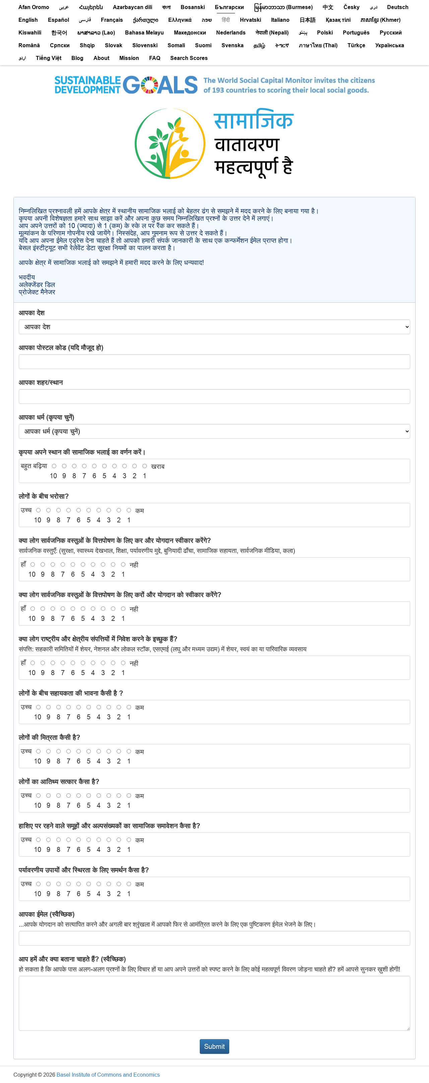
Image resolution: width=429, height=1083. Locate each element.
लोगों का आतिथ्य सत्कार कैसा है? (59, 782)
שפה (207, 20)
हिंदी (226, 20)
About (101, 58)
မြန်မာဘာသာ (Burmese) (283, 7)
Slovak (113, 45)
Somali (176, 45)
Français (112, 20)
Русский (391, 32)
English (28, 20)
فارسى (85, 20)
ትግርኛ (282, 45)
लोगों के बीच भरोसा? (44, 496)
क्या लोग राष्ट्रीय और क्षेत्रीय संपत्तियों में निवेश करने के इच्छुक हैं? (163, 644)
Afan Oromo (33, 7)
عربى (64, 7)
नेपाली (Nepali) (272, 32)
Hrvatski (250, 20)
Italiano (280, 20)
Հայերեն (91, 7)
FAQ (154, 58)
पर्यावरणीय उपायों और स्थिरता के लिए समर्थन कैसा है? (84, 870)
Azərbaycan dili (132, 7)
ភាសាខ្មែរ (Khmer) (381, 20)
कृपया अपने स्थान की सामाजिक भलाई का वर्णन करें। (82, 452)
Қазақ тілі (338, 20)
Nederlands (231, 32)
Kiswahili (29, 32)
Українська (389, 45)
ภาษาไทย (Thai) (318, 45)
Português (356, 32)
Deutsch (398, 7)
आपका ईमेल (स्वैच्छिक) (167, 919)
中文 (328, 7)
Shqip (87, 45)
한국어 (59, 32)
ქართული (145, 20)
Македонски (190, 32)
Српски (60, 45)
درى (373, 7)
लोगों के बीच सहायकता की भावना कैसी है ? (71, 693)
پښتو (303, 32)
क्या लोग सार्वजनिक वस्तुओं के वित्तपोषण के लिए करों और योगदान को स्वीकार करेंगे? (120, 595)
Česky (352, 7)
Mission (129, 58)
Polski (325, 32)
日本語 (308, 20)
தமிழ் (259, 45)
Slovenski (145, 45)
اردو (22, 58)
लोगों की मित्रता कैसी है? (49, 737)
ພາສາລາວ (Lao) (96, 32)
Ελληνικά (180, 20)
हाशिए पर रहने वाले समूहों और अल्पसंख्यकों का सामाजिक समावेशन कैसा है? (109, 826)
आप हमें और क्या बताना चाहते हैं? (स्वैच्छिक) (209, 964)
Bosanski (193, 7)
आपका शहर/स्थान (41, 382)
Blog (77, 58)
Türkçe (356, 45)
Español (58, 20)
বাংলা (166, 7)
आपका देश (32, 313)
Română (29, 45)
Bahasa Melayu (144, 32)
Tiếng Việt (48, 58)
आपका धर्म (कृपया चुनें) (46, 417)
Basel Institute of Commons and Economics (108, 1075)
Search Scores (189, 58)
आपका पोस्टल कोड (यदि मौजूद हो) (61, 348)
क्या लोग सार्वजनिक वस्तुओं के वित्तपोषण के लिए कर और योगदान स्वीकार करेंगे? (157, 545)
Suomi (203, 45)
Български (229, 7)
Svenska (233, 45)
